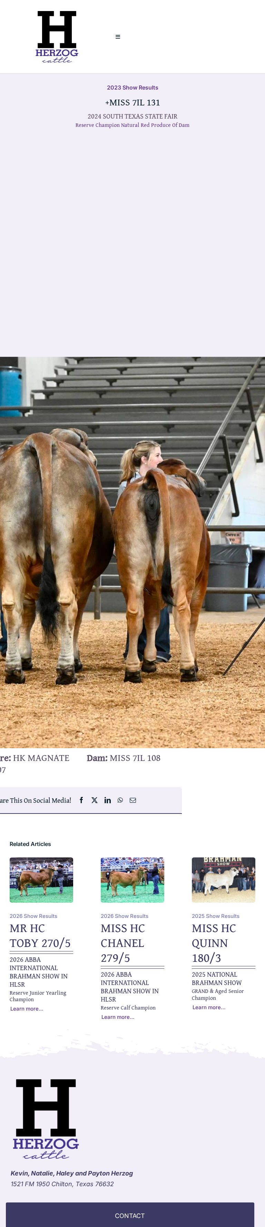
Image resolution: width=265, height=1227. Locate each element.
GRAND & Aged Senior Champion (218, 994)
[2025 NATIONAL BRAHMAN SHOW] (223, 862)
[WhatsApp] (120, 800)
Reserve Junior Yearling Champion (38, 995)
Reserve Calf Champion (128, 1007)
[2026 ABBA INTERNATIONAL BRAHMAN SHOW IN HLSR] (41, 862)
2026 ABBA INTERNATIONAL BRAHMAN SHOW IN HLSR (39, 971)
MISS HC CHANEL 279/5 (123, 942)
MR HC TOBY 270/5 (40, 934)
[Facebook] (81, 800)
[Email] (132, 800)
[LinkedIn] (107, 800)
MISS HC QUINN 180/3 (214, 942)
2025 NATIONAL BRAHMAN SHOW (217, 978)
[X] (94, 800)
